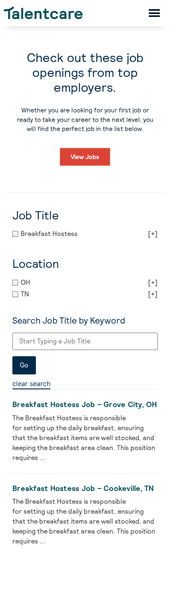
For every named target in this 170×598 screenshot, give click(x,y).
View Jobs (85, 157)
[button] (154, 13)
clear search (31, 383)
